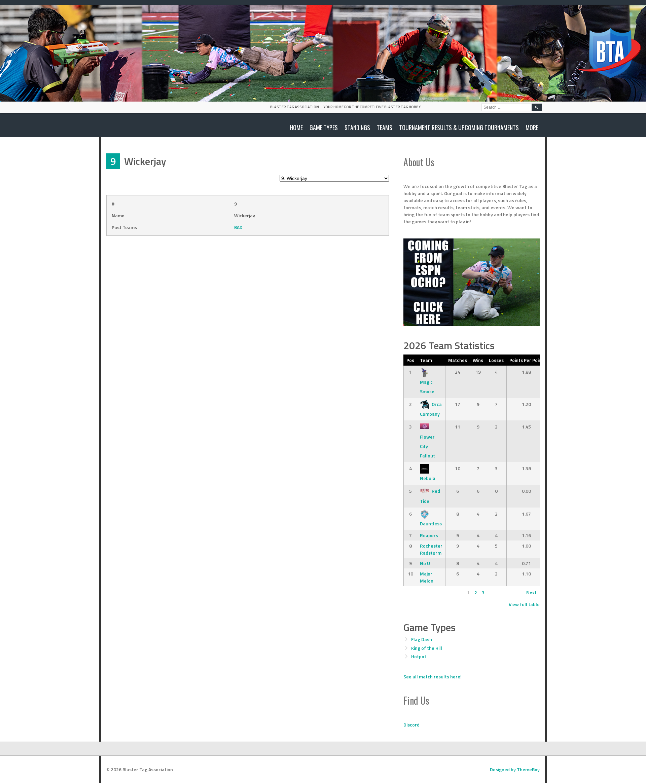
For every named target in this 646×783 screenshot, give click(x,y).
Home (296, 127)
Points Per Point (526, 360)
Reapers (429, 535)
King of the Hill (426, 647)
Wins (478, 360)
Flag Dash (421, 639)
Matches (457, 360)
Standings (357, 127)
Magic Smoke (427, 386)
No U (425, 563)
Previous (415, 592)
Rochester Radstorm (431, 549)
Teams (384, 127)
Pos (410, 360)
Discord (411, 724)
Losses (496, 360)
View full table (524, 604)
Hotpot (418, 656)
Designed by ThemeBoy (515, 769)
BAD (238, 227)
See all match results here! (432, 676)
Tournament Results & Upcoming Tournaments (459, 127)
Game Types (324, 127)
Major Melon (426, 577)
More (532, 127)
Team (426, 360)
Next (531, 592)
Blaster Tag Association (294, 107)
